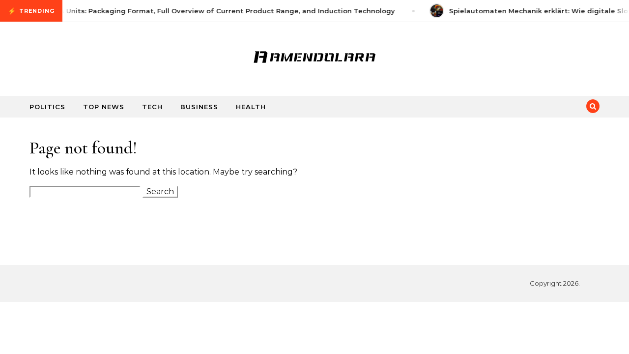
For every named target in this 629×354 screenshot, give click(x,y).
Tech (152, 107)
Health (251, 107)
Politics (47, 107)
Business (199, 107)
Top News (103, 107)
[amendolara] (314, 55)
